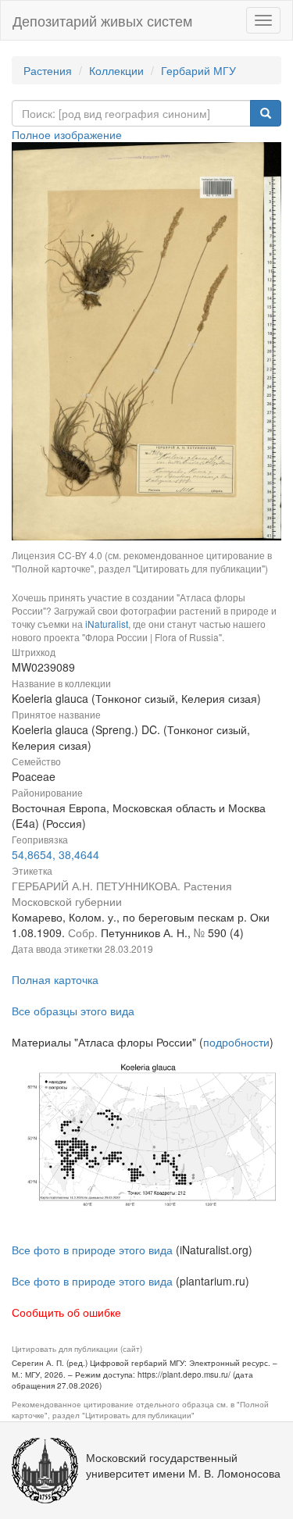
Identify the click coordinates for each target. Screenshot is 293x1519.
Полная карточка (55, 979)
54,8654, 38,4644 (55, 854)
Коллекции (116, 70)
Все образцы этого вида (73, 1010)
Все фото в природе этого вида (92, 1249)
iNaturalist (106, 623)
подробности (236, 1042)
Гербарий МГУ (198, 70)
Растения (47, 70)
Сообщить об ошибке (66, 1312)
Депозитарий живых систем (102, 20)
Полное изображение (67, 134)
